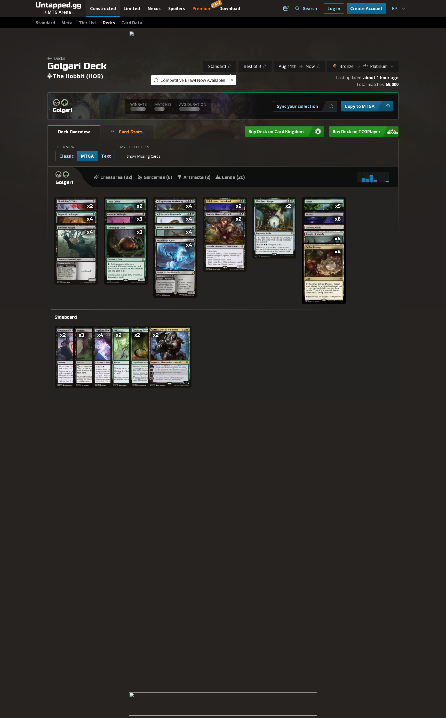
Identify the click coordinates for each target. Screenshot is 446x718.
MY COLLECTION (134, 146)
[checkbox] (140, 156)
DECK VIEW (65, 146)
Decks (59, 58)
